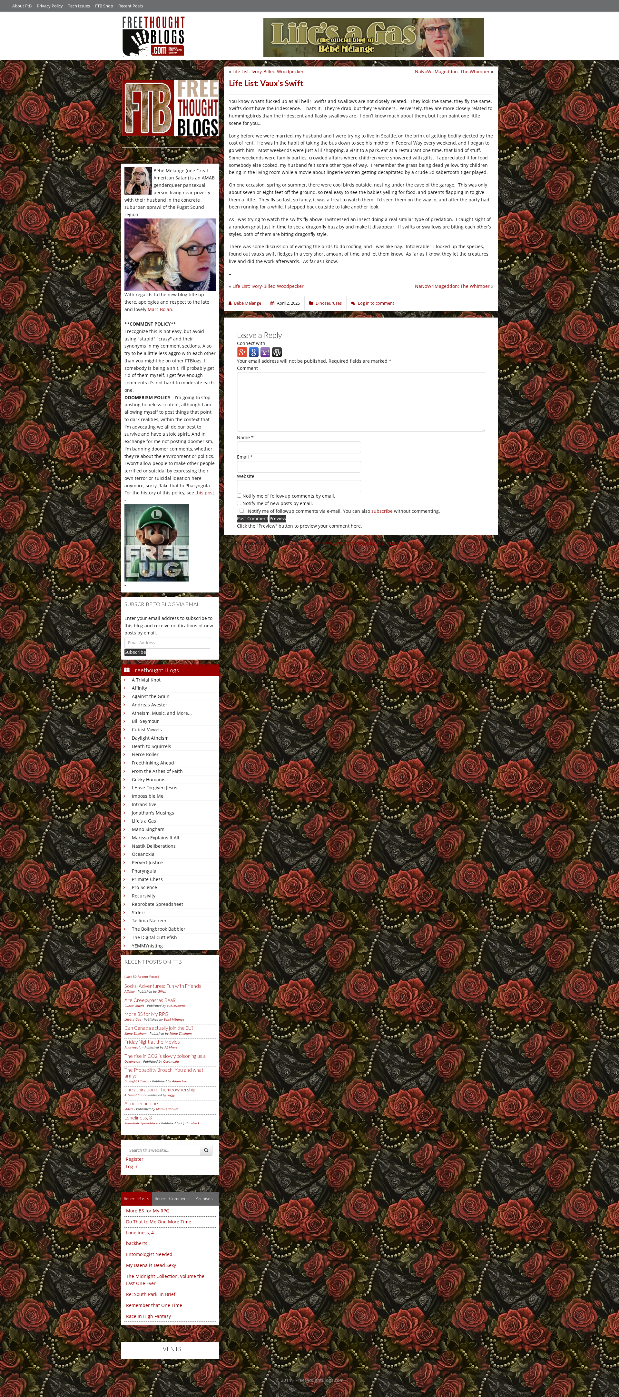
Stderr (138, 912)
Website (245, 476)
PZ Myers (170, 1047)
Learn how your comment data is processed (357, 543)
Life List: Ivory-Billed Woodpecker (268, 71)
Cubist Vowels (147, 729)
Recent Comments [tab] (172, 1198)
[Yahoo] (265, 352)
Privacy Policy (50, 6)
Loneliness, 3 (138, 1117)
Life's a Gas (144, 821)
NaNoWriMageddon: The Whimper (452, 71)
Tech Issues (79, 6)
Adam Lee (179, 1081)
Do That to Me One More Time (158, 1222)
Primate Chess (147, 879)
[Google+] (242, 352)
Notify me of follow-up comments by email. (288, 496)
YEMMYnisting (147, 946)
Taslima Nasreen (150, 920)
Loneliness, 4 (140, 1233)
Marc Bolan (160, 309)
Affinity (139, 688)
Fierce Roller (145, 754)
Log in (132, 1166)
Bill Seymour (145, 721)
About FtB (22, 6)
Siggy (171, 1095)
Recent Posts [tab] (136, 1198)
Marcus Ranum (167, 1109)
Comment (247, 368)
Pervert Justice (147, 862)
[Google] (254, 352)
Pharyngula (144, 871)
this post (204, 493)
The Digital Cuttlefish (154, 937)
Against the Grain (151, 696)
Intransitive (144, 804)
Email (245, 457)
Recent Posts (130, 6)
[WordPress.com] (277, 352)
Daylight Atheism (150, 738)
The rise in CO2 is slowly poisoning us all (166, 1056)
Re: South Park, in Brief (150, 1294)
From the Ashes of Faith (157, 771)
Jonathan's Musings (153, 813)
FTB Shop (104, 6)
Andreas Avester (149, 705)
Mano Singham (148, 829)
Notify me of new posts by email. (277, 503)
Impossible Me (147, 796)
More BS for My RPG (146, 1014)
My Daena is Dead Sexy (151, 1265)
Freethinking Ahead (153, 763)
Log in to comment (376, 303)
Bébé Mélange (174, 1019)
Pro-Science (144, 887)
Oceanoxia (143, 854)
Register (134, 1159)
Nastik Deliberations (154, 846)
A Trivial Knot (146, 680)
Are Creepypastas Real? (149, 1000)
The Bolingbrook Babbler (158, 929)
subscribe (382, 511)
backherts (136, 1243)
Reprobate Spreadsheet (157, 904)
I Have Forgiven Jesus (154, 788)
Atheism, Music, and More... (162, 713)
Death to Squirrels (151, 746)
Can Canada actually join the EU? (158, 1028)
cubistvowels (176, 1005)
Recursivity (143, 896)
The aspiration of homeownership (159, 1089)
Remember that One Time (154, 1305)
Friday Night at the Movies (152, 1042)
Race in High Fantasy (148, 1316)
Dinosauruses (329, 303)
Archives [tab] (204, 1198)
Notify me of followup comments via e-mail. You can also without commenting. (343, 511)
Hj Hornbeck (190, 1123)
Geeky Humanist (149, 779)
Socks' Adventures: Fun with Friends (162, 986)
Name (245, 437)
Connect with (251, 343)
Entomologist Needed (149, 1254)
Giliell (162, 991)
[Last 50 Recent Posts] (141, 976)
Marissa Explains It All (155, 838)
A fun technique (141, 1103)
